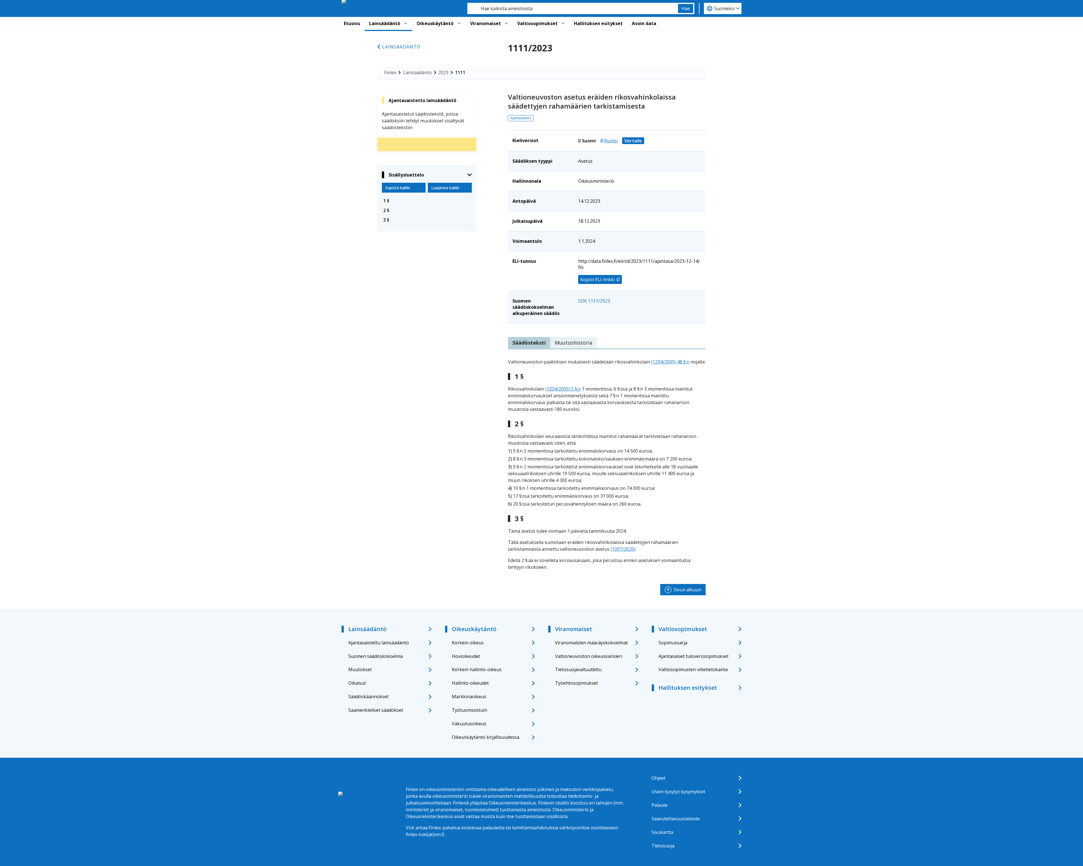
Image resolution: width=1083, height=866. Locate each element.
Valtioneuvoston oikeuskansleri (588, 656)
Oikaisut (357, 683)
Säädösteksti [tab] (529, 342)
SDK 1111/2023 (594, 301)
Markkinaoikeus (469, 696)
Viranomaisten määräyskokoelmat (591, 643)
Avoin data (644, 23)
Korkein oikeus (468, 643)
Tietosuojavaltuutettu (578, 669)
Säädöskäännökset (368, 696)
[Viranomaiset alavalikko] (506, 23)
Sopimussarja (673, 643)
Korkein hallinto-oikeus (476, 669)
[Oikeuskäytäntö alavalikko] (459, 23)
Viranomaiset (485, 23)
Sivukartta (662, 832)
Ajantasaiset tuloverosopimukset (693, 656)
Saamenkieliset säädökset (375, 710)
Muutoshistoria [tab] (573, 342)
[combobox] (572, 8)
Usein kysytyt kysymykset (678, 791)
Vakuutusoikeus (469, 723)
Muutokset (360, 669)
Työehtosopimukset (576, 683)
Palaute (659, 805)
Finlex (390, 72)
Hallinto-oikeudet (470, 683)
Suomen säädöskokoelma (375, 656)
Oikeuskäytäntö (435, 23)
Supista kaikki (397, 187)
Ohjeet (658, 778)
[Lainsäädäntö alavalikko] (405, 23)
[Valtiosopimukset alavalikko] (563, 23)
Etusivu (352, 23)
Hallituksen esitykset (598, 23)
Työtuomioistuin (469, 710)
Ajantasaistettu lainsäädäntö (378, 643)
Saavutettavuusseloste (675, 819)
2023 (443, 72)
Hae (685, 8)
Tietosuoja (662, 846)
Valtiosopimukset (537, 23)
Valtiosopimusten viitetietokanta (693, 669)
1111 (460, 72)
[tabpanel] (607, 464)
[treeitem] (427, 200)
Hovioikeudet (466, 656)
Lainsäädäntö (384, 23)
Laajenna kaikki (445, 187)
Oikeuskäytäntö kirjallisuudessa (485, 737)
